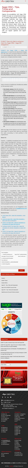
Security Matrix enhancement (18, 243)
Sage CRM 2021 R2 (18, 238)
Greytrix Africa (4, 282)
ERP (16, 424)
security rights (9, 246)
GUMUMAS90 (12, 241)
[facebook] (2, 397)
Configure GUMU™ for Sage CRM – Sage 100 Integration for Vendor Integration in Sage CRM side (14, 228)
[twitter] (5, 397)
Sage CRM (20, 235)
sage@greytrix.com (21, 208)
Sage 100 (18, 241)
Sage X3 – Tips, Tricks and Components (9, 285)
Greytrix (5, 47)
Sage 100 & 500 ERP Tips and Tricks (8, 287)
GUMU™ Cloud (4, 280)
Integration (15, 235)
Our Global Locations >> (8, 408)
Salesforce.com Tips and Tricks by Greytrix (10, 292)
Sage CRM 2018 (6, 236)
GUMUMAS (7, 241)
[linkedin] (8, 397)
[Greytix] (12, 394)
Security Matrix (9, 243)
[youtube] (11, 397)
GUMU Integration (8, 235)
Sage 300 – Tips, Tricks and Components (9, 289)
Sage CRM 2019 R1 (20, 236)
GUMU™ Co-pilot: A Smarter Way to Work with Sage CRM (12, 342)
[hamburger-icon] (25, 1)
